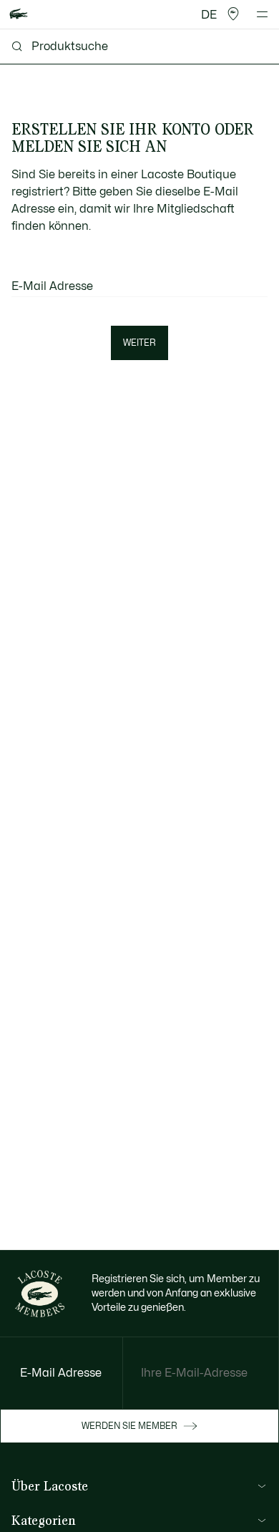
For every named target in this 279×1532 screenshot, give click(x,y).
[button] (233, 14)
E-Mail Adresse (52, 286)
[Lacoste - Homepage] (18, 14)
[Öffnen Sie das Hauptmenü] (262, 14)
